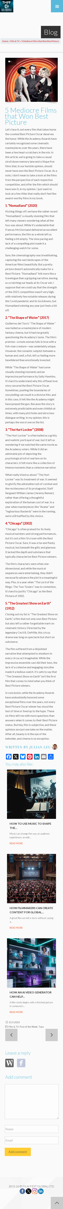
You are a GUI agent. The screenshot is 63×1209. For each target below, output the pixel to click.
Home (5, 41)
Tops (41, 1026)
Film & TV (14, 41)
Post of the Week (28, 1026)
